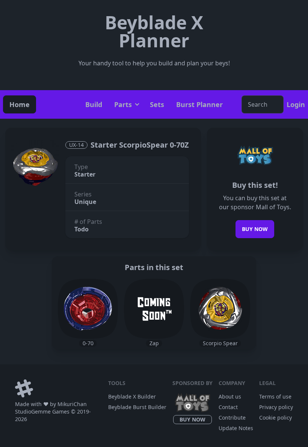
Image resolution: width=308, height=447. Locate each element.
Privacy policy (276, 407)
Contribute (232, 417)
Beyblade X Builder (132, 396)
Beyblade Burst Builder (137, 407)
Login (296, 104)
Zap (154, 343)
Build (93, 104)
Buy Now (255, 229)
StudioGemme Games (42, 411)
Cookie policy (275, 417)
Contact (228, 407)
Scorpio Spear (220, 343)
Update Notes (236, 428)
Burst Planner (199, 104)
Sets (157, 104)
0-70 (88, 343)
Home (19, 104)
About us (230, 396)
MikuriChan (72, 404)
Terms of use (275, 396)
